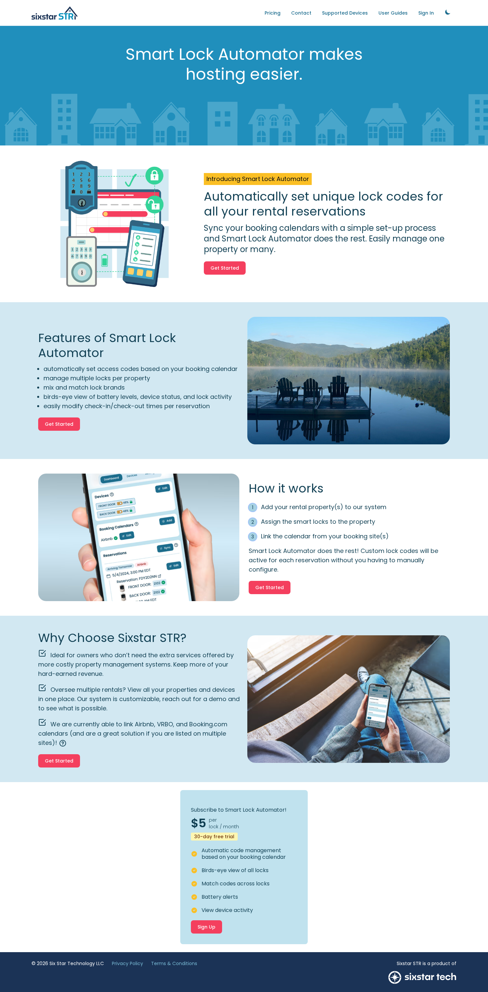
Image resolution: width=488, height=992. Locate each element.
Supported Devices (345, 13)
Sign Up (206, 927)
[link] (448, 13)
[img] (63, 743)
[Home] (55, 13)
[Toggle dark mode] (448, 12)
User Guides (393, 13)
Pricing (273, 13)
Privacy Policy (127, 963)
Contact (301, 13)
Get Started (224, 268)
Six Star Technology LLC (76, 963)
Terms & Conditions (174, 963)
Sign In (426, 13)
